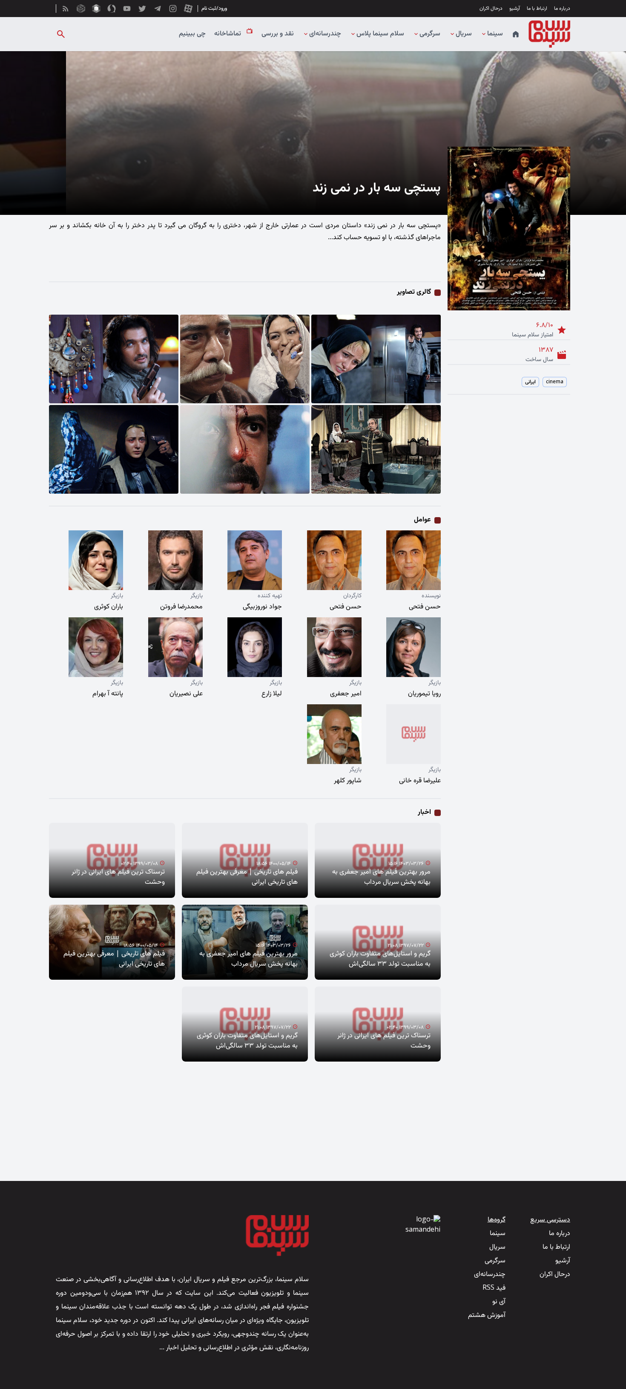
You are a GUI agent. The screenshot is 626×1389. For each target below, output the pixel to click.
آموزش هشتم (486, 1315)
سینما (495, 34)
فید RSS (493, 1288)
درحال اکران (491, 8)
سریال (464, 34)
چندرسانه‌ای (325, 34)
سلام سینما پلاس (380, 34)
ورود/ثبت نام (214, 8)
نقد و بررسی (277, 34)
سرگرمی (429, 34)
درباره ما (562, 8)
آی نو (498, 1301)
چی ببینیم (192, 34)
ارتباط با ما (537, 8)
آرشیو (514, 8)
